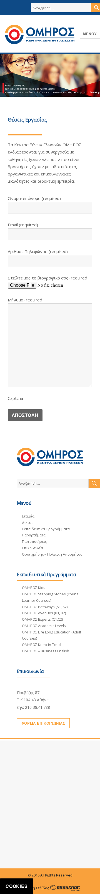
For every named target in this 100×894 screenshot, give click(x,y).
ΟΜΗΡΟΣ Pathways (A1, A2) (45, 606)
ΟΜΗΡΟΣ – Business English (45, 650)
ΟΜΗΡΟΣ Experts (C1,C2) (42, 619)
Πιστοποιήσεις (34, 541)
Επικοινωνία (32, 547)
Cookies (17, 886)
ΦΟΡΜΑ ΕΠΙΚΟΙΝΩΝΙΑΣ (43, 723)
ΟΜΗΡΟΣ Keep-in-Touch (42, 644)
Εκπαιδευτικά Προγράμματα (46, 528)
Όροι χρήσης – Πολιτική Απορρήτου (52, 554)
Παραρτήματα (34, 535)
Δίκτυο (28, 522)
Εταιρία (28, 516)
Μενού (90, 33)
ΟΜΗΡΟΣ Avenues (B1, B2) (44, 612)
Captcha (15, 398)
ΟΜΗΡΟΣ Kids (33, 587)
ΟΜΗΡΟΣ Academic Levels (44, 625)
